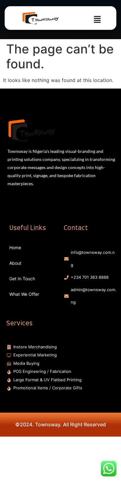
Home (15, 247)
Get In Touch (22, 278)
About (15, 263)
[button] (97, 19)
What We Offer (24, 294)
